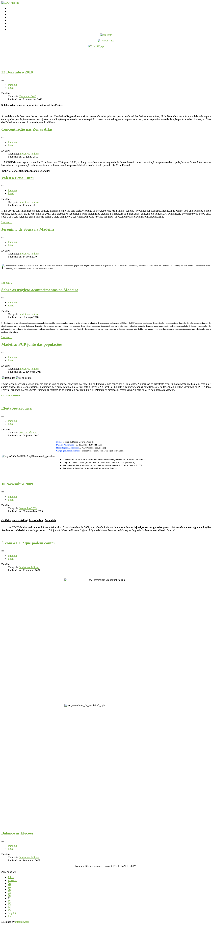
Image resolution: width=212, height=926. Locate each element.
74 (9, 907)
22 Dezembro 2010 (17, 72)
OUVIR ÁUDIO (10, 395)
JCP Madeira (14, 26)
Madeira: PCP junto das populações (31, 344)
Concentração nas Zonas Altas (27, 129)
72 (9, 901)
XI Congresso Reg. (18, 20)
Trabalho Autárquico (18, 23)
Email (11, 87)
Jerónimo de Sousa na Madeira (27, 229)
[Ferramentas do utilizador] (2, 80)
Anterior (12, 880)
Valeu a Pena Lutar (17, 178)
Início (11, 8)
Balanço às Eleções (17, 833)
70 (9, 895)
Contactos (13, 11)
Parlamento (14, 14)
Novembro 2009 (28, 508)
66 (9, 883)
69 (9, 892)
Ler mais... (6, 222)
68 (9, 889)
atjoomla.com (22, 921)
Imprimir (12, 84)
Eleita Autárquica (16, 408)
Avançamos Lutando (19, 29)
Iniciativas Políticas (29, 153)
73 (9, 904)
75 (9, 910)
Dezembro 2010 (27, 96)
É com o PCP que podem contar (28, 543)
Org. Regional (15, 17)
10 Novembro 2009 (17, 484)
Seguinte (12, 913)
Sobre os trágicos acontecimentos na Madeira (39, 290)
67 (9, 886)
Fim (10, 916)
